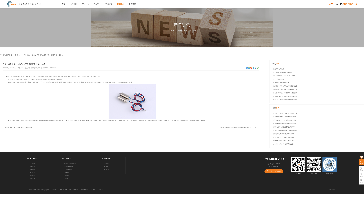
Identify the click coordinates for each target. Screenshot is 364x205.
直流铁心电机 (68, 169)
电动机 (28, 76)
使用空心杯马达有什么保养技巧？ (284, 140)
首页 (63, 4)
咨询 (361, 163)
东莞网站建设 (84, 189)
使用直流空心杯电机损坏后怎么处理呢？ (285, 117)
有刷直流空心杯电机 (70, 163)
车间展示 (32, 166)
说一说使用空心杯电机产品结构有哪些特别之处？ (285, 131)
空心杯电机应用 (279, 79)
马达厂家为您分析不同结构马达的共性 (21, 127)
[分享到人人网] (255, 68)
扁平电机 (67, 175)
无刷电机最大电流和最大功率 (283, 72)
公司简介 (32, 163)
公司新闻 (106, 163)
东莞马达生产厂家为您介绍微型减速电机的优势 (237, 127)
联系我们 (132, 4)
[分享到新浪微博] (251, 68)
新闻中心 (120, 4)
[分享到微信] (258, 68)
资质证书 (32, 169)
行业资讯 (27, 55)
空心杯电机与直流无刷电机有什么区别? (285, 76)
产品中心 (85, 4)
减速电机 (67, 172)
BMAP (93, 189)
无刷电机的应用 (279, 69)
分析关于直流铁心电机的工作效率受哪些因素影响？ (285, 114)
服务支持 (32, 178)
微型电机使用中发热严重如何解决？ (285, 134)
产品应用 (97, 4)
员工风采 (32, 172)
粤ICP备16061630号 (65, 189)
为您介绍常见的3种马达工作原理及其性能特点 (47, 55)
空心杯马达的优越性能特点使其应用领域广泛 (285, 100)
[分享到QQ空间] (249, 68)
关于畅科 (73, 4)
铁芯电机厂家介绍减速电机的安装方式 (285, 89)
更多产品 (67, 178)
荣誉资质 (109, 4)
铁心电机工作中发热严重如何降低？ (285, 137)
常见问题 (106, 169)
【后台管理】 (333, 189)
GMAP (100, 189)
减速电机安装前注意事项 (281, 82)
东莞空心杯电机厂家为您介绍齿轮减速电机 (285, 86)
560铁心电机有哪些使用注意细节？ (284, 127)
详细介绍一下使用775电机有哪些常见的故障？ (285, 120)
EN (337, 4)
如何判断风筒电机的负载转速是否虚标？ (285, 124)
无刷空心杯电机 (69, 166)
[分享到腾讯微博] (253, 68)
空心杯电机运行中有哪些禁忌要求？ (285, 144)
